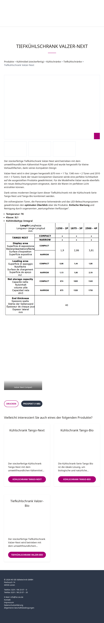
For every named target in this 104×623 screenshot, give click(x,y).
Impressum (9, 602)
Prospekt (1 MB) (31, 403)
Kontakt (7, 600)
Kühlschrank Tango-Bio (77, 479)
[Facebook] (5, 612)
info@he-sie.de (16, 597)
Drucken (11, 403)
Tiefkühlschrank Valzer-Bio (27, 554)
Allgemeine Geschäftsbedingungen (19, 608)
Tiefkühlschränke (72, 61)
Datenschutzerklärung (13, 605)
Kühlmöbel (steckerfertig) (30, 61)
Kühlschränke (53, 61)
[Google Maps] (10, 612)
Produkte (9, 61)
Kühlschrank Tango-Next (27, 479)
